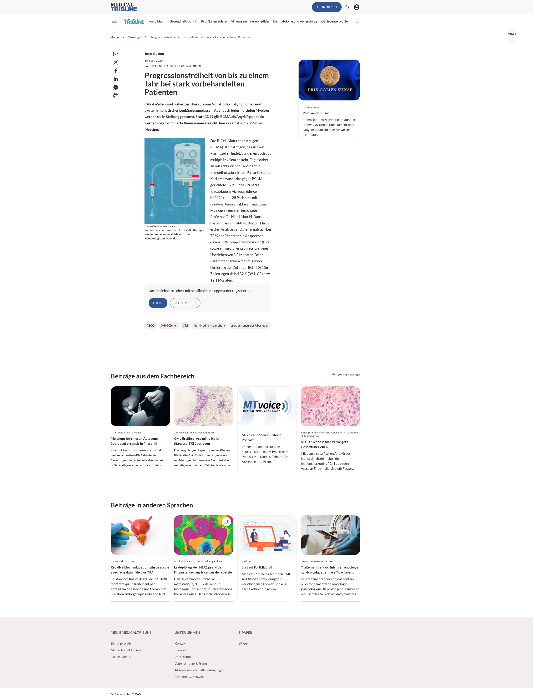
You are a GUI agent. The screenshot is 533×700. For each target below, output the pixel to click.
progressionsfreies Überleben (249, 325)
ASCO (150, 325)
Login (158, 303)
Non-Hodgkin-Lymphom (209, 325)
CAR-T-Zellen (168, 325)
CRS (185, 325)
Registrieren (185, 303)
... (357, 21)
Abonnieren (326, 7)
